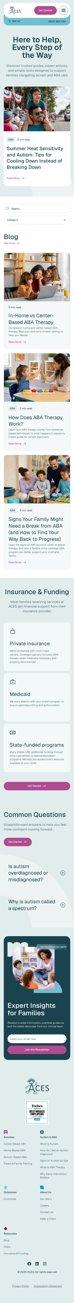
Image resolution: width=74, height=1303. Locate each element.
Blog (6, 1240)
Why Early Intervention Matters (53, 1175)
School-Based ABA (15, 1157)
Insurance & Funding (16, 1253)
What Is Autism (49, 1144)
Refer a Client (48, 1219)
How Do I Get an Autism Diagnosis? (54, 1152)
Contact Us (46, 1212)
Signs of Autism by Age (54, 1160)
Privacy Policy (20, 1286)
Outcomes (10, 1199)
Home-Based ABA (14, 1150)
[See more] (12, 243)
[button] (63, 10)
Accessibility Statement (48, 1286)
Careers (44, 1205)
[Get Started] (45, 10)
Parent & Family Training (18, 1163)
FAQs (7, 1246)
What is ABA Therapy (52, 1167)
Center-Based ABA (15, 1144)
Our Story (46, 1199)
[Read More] (16, 178)
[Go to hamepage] (15, 10)
